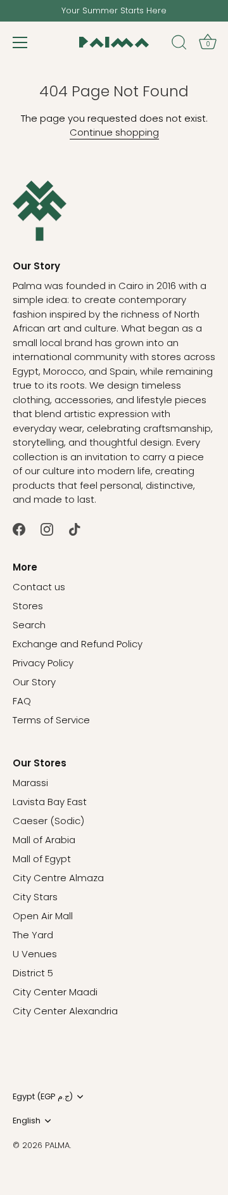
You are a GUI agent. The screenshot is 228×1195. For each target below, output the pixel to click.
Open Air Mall (43, 915)
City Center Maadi (55, 991)
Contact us (39, 586)
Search (29, 624)
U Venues (35, 953)
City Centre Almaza (58, 877)
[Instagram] (47, 529)
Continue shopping (114, 132)
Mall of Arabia (44, 839)
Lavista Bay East (50, 801)
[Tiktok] (74, 529)
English (27, 1121)
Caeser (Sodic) (48, 820)
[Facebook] (19, 529)
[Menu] (20, 42)
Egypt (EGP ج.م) (43, 1097)
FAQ (22, 700)
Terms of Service (51, 720)
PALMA (57, 1145)
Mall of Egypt (42, 858)
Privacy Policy (43, 662)
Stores (28, 605)
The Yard (33, 934)
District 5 (33, 972)
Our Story (34, 681)
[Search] (179, 44)
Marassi (30, 782)
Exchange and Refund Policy (77, 643)
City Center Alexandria (65, 1010)
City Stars (35, 896)
